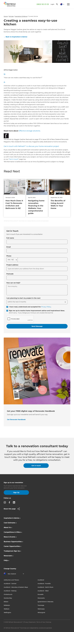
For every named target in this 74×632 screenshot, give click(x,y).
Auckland (41, 580)
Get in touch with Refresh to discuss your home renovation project (31, 146)
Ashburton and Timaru (11, 580)
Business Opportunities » (13, 541)
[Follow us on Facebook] (10, 502)
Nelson (6, 601)
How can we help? (13, 283)
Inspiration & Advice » (12, 518)
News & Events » (10, 537)
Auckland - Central (10, 583)
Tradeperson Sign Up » (12, 551)
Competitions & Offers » (13, 532)
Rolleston (7, 605)
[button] (61, 4)
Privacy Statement (29, 622)
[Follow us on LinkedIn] (14, 502)
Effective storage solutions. (30, 131)
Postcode (9, 274)
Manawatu (41, 598)
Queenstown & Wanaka (45, 601)
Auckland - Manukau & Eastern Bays (16, 587)
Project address (12, 265)
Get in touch (13, 159)
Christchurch (8, 594)
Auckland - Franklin (44, 583)
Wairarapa (41, 609)
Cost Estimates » (10, 523)
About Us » (8, 527)
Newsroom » (8, 556)
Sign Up (16, 492)
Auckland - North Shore (45, 587)
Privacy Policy (46, 307)
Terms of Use (41, 622)
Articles (11, 16)
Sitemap (48, 622)
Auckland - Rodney (10, 591)
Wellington (7, 612)
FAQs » (6, 560)
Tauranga (41, 605)
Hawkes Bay (8, 598)
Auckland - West (43, 591)
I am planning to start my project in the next (23, 298)
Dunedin (40, 594)
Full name (10, 238)
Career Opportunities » (12, 546)
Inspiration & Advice (21, 16)
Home (6, 16)
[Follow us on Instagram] (5, 502)
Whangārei (41, 612)
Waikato (6, 609)
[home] (10, 4)
